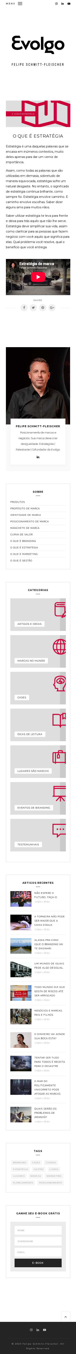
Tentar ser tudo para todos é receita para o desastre (49, 1062)
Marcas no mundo (31, 660)
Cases (22, 697)
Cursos (51, 1162)
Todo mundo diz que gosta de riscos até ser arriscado (49, 991)
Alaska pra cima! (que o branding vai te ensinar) (48, 944)
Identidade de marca (25, 515)
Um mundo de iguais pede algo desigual (49, 965)
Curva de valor (21, 534)
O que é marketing (24, 554)
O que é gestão (21, 560)
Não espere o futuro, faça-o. (46, 895)
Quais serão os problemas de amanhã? (45, 1113)
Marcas (35, 1176)
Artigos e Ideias (30, 623)
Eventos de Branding (34, 807)
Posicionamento (50, 1182)
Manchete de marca (24, 528)
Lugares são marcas (33, 771)
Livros (53, 1169)
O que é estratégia (24, 547)
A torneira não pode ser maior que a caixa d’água (49, 920)
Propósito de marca (25, 508)
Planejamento (23, 1182)
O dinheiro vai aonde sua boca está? (49, 1036)
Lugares (19, 1176)
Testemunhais (28, 844)
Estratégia (20, 1169)
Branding (19, 1162)
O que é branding (23, 541)
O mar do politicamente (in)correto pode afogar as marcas (47, 1087)
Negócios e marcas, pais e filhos (48, 1012)
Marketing (54, 1176)
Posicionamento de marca (29, 521)
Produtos (17, 502)
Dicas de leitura (30, 734)
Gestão (39, 1169)
